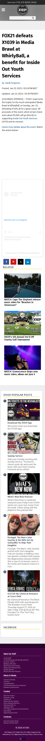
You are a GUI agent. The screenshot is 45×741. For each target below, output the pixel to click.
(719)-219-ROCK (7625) (25, 2)
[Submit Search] (33, 18)
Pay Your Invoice (9, 695)
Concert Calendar (9, 680)
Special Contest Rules (11, 723)
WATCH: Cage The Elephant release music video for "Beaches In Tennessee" (22, 302)
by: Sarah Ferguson (11, 83)
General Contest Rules (11, 721)
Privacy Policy (27, 734)
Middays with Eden (10, 664)
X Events (6, 681)
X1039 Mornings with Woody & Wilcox (16, 660)
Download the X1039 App (20, 423)
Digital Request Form (11, 713)
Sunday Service (15, 456)
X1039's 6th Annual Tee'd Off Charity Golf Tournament (19, 338)
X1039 (22, 10)
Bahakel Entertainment (11, 687)
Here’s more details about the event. (19, 127)
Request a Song (9, 697)
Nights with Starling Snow (12, 668)
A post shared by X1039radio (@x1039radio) (22, 253)
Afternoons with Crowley (12, 666)
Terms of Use (37, 734)
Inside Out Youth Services (25, 118)
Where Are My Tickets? (11, 701)
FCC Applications (17, 734)
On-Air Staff (7, 658)
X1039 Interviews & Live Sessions (15, 685)
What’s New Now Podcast (12, 671)
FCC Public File (18, 732)
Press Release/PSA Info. (12, 703)
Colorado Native (9, 683)
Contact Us (7, 699)
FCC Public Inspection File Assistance (16, 709)
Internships (7, 711)
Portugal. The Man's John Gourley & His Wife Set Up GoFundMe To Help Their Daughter (20, 541)
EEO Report (8, 732)
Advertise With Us (9, 705)
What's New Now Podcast (20, 496)
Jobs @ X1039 (8, 707)
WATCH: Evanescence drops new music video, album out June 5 (21, 373)
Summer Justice (9, 662)
